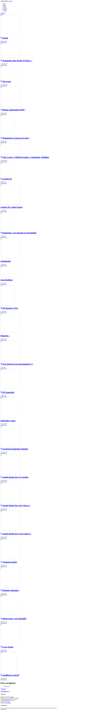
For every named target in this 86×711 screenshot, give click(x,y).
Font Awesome (6, 699)
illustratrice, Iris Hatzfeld (14, 618)
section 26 (7, 179)
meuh (5, 38)
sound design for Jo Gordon (15, 477)
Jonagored (11, 696)
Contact (5, 10)
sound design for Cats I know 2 (16, 533)
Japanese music (9, 562)
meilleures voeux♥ (10, 675)
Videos (4, 7)
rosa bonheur (7, 280)
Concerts (5, 8)
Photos (4, 6)
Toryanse (6, 81)
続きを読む (4, 42)
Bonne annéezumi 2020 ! (13, 109)
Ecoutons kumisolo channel (15, 449)
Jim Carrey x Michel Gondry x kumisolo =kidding (25, 157)
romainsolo (6, 261)
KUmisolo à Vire (10, 308)
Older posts (6, 686)
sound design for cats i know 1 (16, 505)
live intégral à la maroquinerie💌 (17, 364)
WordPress (8, 702)
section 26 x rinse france (12, 207)
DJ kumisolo (8, 392)
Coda (9, 701)
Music (4, 4)
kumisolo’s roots (8, 420)
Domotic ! (5, 335)
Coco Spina (7, 647)
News (4, 3)
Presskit (5, 9)
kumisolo (11, 1)
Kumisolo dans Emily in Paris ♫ (17, 60)
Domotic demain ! (10, 590)
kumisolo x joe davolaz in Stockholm (19, 233)
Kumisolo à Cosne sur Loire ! (15, 138)
